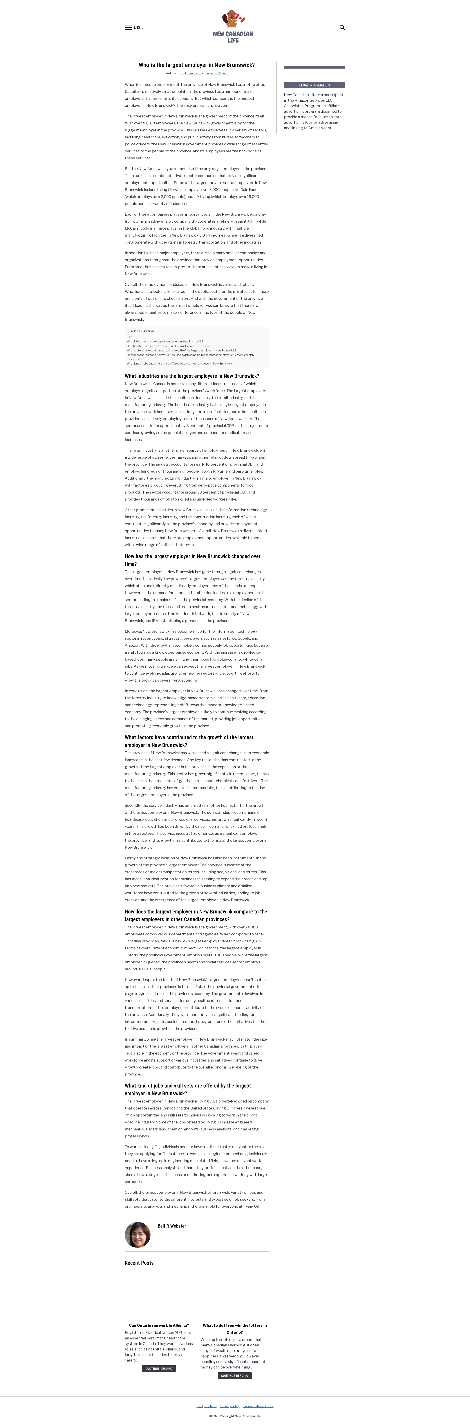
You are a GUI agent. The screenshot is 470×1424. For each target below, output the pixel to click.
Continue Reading (159, 1369)
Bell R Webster (191, 73)
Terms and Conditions (258, 1406)
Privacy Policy (230, 1406)
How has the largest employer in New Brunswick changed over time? (169, 346)
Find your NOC (207, 1406)
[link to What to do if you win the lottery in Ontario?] (234, 1294)
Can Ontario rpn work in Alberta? (159, 1325)
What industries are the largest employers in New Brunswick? (165, 341)
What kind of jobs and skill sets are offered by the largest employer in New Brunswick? (180, 363)
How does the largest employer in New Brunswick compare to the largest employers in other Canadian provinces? (190, 357)
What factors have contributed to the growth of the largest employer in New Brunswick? (181, 350)
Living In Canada (216, 73)
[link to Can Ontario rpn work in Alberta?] (159, 1294)
